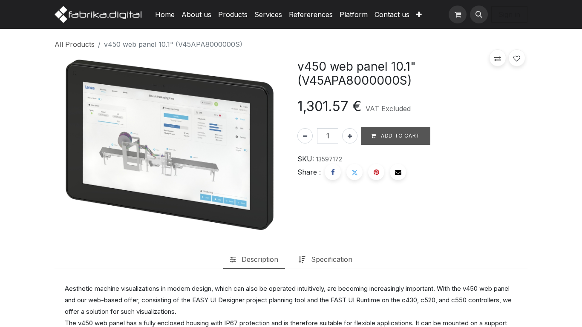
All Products (75, 44)
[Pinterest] (376, 172)
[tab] (254, 259)
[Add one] (349, 135)
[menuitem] (165, 14)
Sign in (509, 14)
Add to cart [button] (400, 135)
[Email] (398, 172)
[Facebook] (333, 172)
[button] (479, 14)
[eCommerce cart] (458, 14)
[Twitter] (354, 172)
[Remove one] (305, 135)
